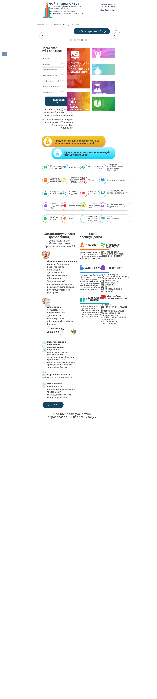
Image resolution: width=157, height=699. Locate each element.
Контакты (76, 25)
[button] (71, 39)
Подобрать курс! (53, 405)
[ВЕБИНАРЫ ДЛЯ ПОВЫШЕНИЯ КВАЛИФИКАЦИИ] (97, 91)
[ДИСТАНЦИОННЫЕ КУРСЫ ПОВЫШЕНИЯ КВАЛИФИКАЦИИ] (78, 88)
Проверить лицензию (55, 330)
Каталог (49, 25)
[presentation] (42, 35)
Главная (40, 25)
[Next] (114, 417)
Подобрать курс (58, 101)
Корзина (57, 25)
